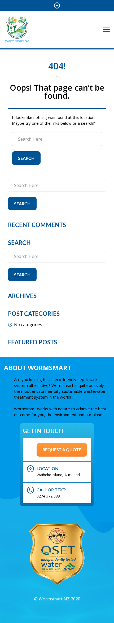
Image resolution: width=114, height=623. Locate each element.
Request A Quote (61, 450)
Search (26, 158)
